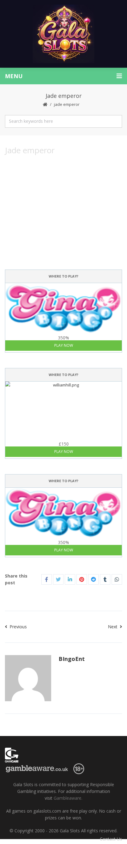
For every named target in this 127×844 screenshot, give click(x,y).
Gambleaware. (68, 798)
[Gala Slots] (63, 34)
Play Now (63, 345)
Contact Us (111, 839)
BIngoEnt (72, 658)
